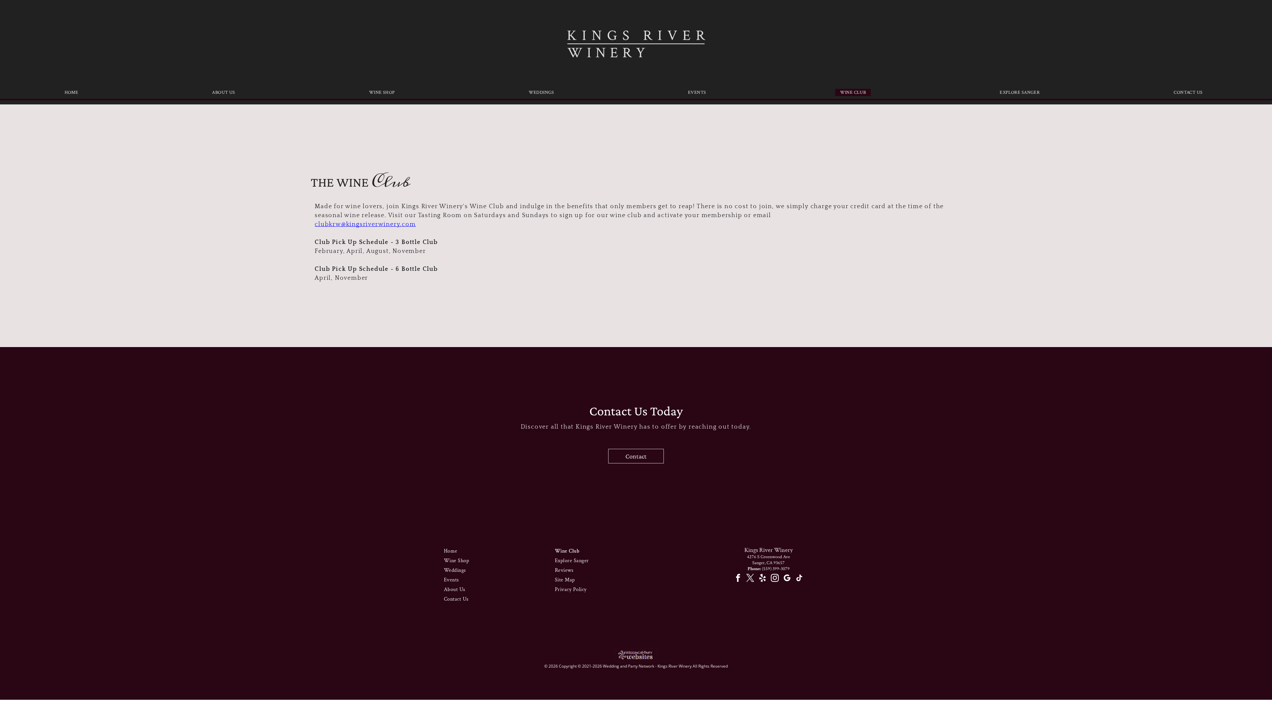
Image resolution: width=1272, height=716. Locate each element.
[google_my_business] (787, 579)
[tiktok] (799, 579)
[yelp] (762, 579)
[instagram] (774, 579)
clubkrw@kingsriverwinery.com (365, 224)
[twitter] (750, 579)
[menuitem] (74, 92)
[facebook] (738, 579)
